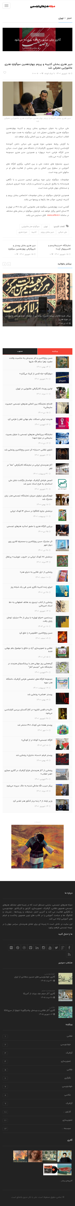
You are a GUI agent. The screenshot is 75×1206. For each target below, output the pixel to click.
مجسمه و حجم (48, 990)
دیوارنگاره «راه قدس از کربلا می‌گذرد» (35, 373)
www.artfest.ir (53, 215)
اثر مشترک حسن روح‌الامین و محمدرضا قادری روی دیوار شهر (30, 543)
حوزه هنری (22, 232)
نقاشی (52, 1007)
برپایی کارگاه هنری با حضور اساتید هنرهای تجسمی (29, 526)
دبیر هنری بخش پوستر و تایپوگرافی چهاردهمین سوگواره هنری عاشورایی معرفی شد (22, 249)
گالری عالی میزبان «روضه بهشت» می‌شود (37, 40)
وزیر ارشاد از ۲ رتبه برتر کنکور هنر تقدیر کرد (32, 801)
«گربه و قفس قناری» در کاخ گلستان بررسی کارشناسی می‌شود (28, 711)
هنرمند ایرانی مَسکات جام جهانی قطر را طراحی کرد (30, 419)
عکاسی (38, 1095)
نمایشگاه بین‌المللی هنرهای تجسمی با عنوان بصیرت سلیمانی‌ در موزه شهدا (29, 436)
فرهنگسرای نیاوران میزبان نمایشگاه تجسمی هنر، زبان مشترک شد (28, 497)
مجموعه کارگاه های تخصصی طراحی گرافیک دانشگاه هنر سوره (29, 681)
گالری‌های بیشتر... (66, 1181)
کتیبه (34, 232)
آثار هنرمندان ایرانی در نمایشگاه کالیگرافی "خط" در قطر (29, 467)
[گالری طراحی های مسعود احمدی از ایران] (35, 1156)
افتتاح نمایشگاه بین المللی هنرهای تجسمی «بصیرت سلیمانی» (28, 406)
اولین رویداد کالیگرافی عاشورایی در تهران (34, 388)
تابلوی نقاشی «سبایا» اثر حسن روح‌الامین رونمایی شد (28, 449)
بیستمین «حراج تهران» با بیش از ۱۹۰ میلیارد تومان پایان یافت (29, 619)
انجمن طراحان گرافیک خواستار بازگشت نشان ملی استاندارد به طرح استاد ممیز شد (30, 482)
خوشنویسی (49, 974)
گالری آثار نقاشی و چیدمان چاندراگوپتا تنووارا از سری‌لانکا (29, 1010)
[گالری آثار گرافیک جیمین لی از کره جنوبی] (50, 1169)
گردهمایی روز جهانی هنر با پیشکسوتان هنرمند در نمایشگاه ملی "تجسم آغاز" (30, 665)
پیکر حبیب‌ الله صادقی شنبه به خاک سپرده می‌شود (29, 785)
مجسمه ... (37, 1128)
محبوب (20, 351)
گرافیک (38, 1053)
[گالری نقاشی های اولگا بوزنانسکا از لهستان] (64, 1156)
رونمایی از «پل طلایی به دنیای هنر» (36, 572)
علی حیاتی (62, 232)
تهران (37, 34)
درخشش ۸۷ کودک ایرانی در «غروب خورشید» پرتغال (29, 557)
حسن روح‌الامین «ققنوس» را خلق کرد (35, 633)
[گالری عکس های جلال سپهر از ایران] (64, 1169)
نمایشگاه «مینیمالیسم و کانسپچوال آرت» (59, 247)
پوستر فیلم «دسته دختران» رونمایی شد (34, 755)
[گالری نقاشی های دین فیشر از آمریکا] (49, 1156)
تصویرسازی (38, 1061)
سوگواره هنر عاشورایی (30, 226)
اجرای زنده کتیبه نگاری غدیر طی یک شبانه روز (31, 587)
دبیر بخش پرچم (47, 232)
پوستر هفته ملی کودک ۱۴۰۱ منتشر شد (34, 725)
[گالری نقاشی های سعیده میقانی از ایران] (20, 1156)
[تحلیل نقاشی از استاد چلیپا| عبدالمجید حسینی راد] (37, 846)
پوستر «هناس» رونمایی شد (39, 694)
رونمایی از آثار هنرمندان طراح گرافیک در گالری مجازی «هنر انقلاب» (28, 772)
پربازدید (55, 351)
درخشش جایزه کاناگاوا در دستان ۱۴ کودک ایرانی (31, 511)
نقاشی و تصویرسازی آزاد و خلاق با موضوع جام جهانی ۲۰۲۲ (28, 650)
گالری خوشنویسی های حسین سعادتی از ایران (34, 976)
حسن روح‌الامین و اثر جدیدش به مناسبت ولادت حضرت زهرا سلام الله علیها (30, 360)
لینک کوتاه (48, 73)
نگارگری (38, 1078)
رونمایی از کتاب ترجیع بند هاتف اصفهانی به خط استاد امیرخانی (30, 604)
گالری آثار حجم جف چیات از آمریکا (39, 993)
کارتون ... (37, 1112)
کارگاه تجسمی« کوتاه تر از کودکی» (36, 740)
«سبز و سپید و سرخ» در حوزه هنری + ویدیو (52, 319)
